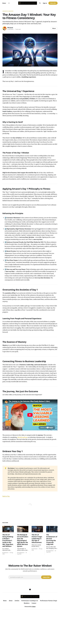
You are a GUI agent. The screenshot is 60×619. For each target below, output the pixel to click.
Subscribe (53, 3)
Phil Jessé (10, 27)
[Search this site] (40, 3)
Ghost (33, 606)
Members (26, 603)
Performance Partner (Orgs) (48, 600)
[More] (9, 3)
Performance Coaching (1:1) (29, 600)
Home (4, 3)
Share (54, 28)
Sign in (45, 3)
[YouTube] (30, 589)
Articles (17, 600)
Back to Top (6, 496)
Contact (34, 603)
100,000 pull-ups (22, 437)
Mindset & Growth (7, 11)
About (10, 600)
